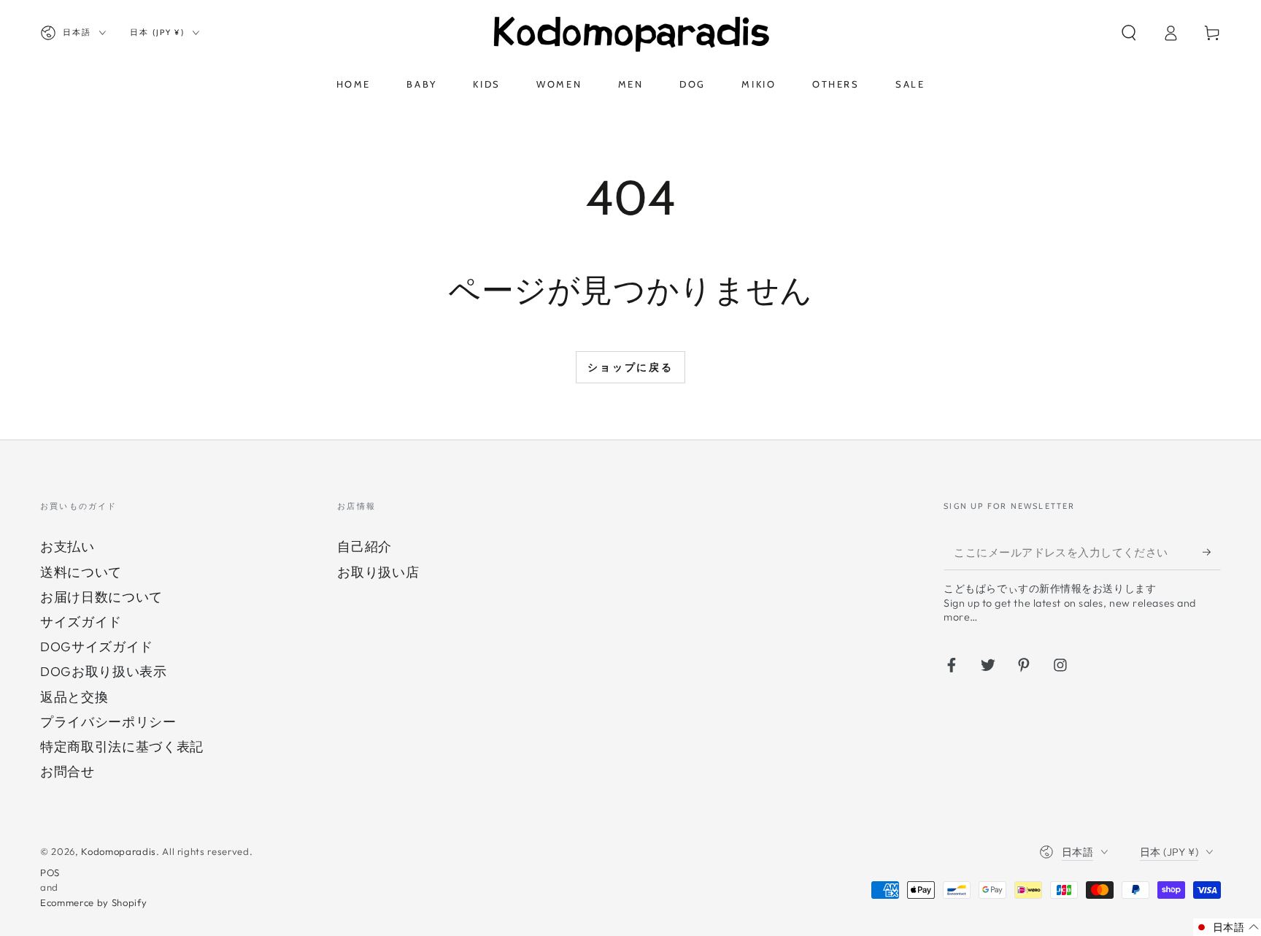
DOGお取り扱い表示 (103, 671)
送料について (81, 572)
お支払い (67, 546)
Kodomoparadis (118, 851)
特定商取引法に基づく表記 (122, 746)
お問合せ (67, 771)
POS (50, 872)
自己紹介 (364, 546)
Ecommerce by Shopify (93, 902)
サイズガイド (81, 621)
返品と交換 (74, 696)
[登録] (1212, 551)
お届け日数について (101, 596)
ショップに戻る (630, 367)
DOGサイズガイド (96, 646)
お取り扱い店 (378, 572)
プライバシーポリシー (108, 721)
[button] (1128, 32)
